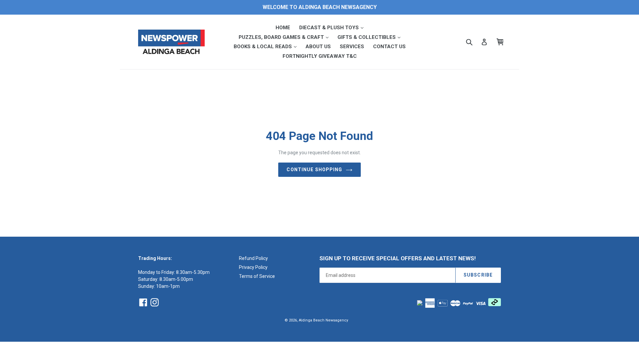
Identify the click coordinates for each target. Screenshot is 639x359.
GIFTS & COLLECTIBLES (370, 37)
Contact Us (389, 47)
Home (283, 28)
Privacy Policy (253, 267)
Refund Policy (253, 258)
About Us (318, 47)
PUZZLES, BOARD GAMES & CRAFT (285, 37)
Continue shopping (314, 169)
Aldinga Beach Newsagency (323, 320)
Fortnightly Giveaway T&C (320, 56)
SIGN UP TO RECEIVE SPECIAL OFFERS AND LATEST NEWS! (398, 258)
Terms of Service (257, 276)
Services (352, 47)
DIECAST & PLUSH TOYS (333, 27)
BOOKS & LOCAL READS (267, 46)
